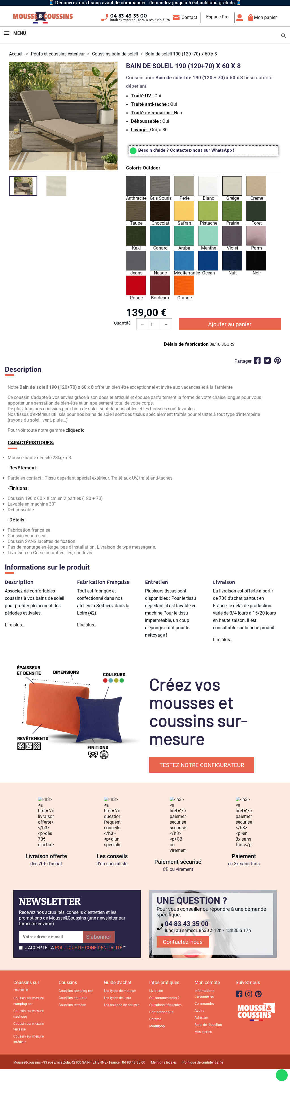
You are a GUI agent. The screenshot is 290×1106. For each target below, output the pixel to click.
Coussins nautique (73, 998)
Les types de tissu (117, 998)
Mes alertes (203, 1032)
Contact (189, 17)
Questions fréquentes (165, 1005)
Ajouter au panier (229, 324)
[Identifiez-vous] (241, 17)
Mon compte (207, 982)
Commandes (204, 1004)
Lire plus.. (14, 625)
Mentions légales (164, 1062)
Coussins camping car (76, 991)
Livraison (156, 991)
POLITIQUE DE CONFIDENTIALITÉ (88, 947)
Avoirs (199, 1011)
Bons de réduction (208, 1025)
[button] (203, 169)
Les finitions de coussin (122, 1005)
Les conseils (112, 856)
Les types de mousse (120, 991)
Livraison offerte (46, 856)
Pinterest (277, 360)
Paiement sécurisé (177, 861)
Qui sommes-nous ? (164, 998)
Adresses (201, 1018)
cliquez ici (76, 430)
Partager (257, 360)
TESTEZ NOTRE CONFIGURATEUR (201, 765)
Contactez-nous (182, 942)
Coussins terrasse (72, 1005)
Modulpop (157, 1026)
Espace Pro (217, 17)
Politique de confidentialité (202, 1062)
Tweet (267, 360)
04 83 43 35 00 (128, 16)
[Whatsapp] (282, 1075)
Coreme (155, 1019)
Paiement (244, 856)
